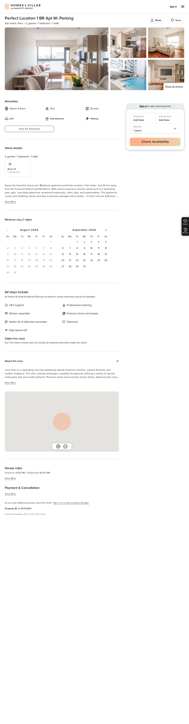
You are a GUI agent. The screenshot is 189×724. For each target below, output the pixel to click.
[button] (77, 242)
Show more (10, 202)
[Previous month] (7, 230)
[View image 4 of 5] (128, 75)
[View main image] (56, 58)
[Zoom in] (58, 446)
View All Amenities (29, 128)
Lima (32, 514)
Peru (27, 514)
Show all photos (174, 86)
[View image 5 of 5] (166, 75)
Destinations (17, 514)
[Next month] (106, 230)
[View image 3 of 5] (166, 42)
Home (7, 514)
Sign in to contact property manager (71, 503)
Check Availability (155, 142)
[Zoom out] (65, 446)
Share (158, 20)
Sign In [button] (173, 6)
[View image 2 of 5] (128, 42)
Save (178, 20)
